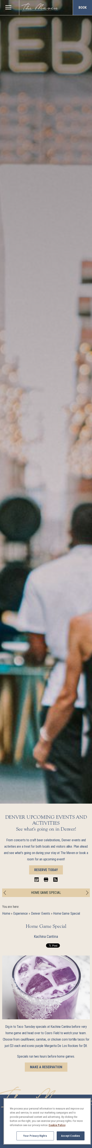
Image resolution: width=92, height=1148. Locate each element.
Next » (86, 893)
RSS (55, 879)
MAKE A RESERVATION (46, 1067)
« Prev (6, 893)
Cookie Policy (57, 1125)
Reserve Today (46, 870)
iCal (36, 879)
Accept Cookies (70, 1135)
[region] (8, 7)
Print (46, 879)
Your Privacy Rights (35, 1135)
